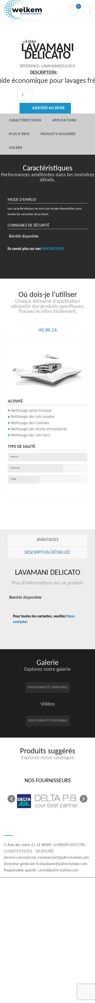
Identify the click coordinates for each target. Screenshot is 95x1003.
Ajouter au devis (48, 108)
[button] (11, 799)
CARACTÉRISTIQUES (25, 120)
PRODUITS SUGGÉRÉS (58, 134)
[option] (44, 101)
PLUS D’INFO (19, 134)
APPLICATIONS (64, 120)
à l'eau (30, 42)
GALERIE (15, 148)
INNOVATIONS (53, 249)
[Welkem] (47, 10)
